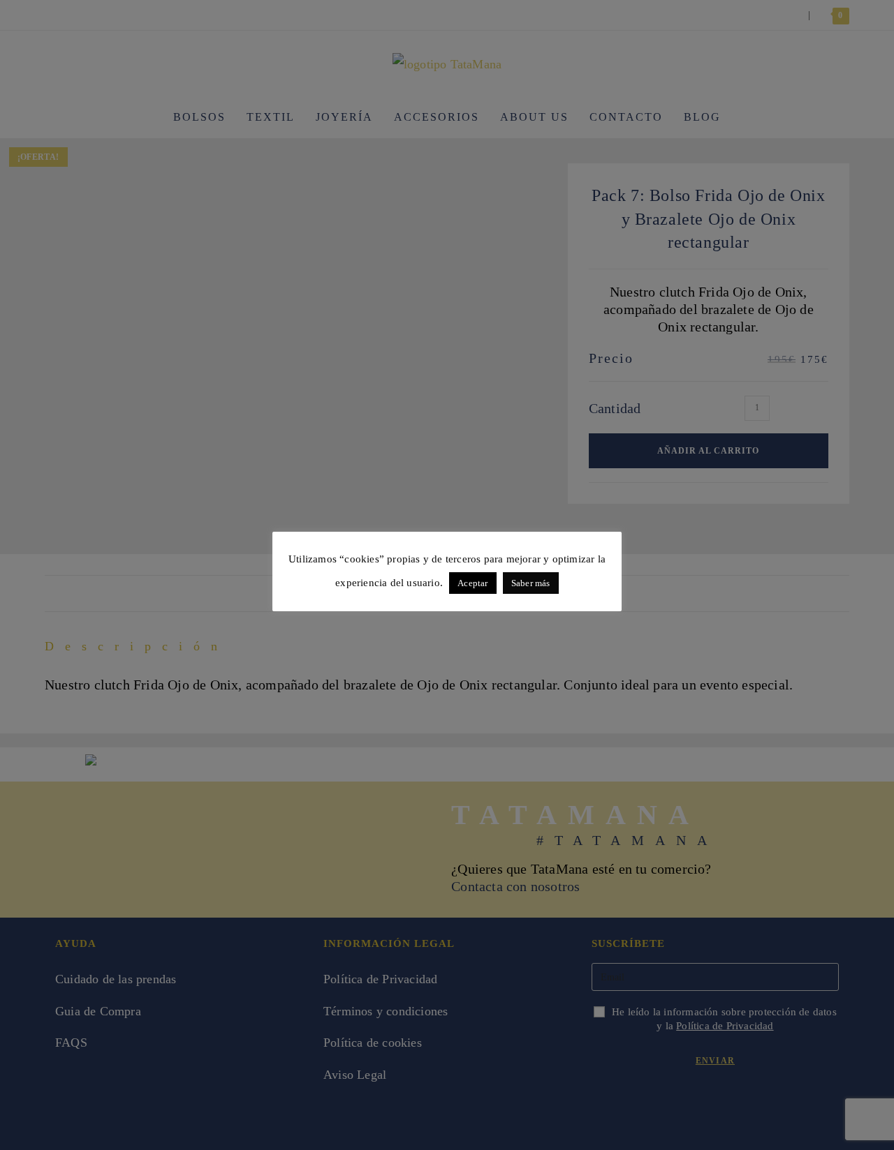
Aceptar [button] (472, 583)
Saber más (530, 583)
